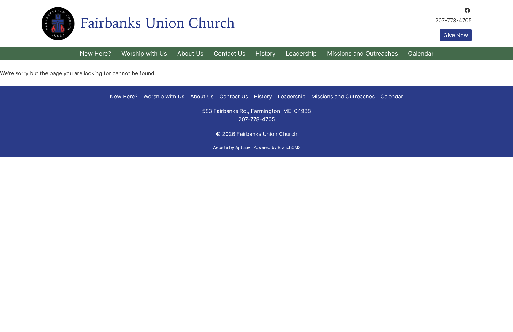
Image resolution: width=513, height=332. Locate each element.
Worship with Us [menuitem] (144, 53)
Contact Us (233, 96)
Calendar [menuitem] (420, 53)
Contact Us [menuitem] (229, 53)
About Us (201, 96)
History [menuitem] (266, 53)
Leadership (291, 96)
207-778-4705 (453, 20)
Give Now (456, 35)
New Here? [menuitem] (95, 53)
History (263, 96)
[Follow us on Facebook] (467, 10)
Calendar (392, 96)
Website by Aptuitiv (231, 147)
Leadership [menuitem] (301, 53)
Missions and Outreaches (343, 96)
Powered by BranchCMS (277, 147)
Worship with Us (163, 96)
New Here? (123, 96)
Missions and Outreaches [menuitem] (362, 53)
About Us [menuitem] (190, 53)
